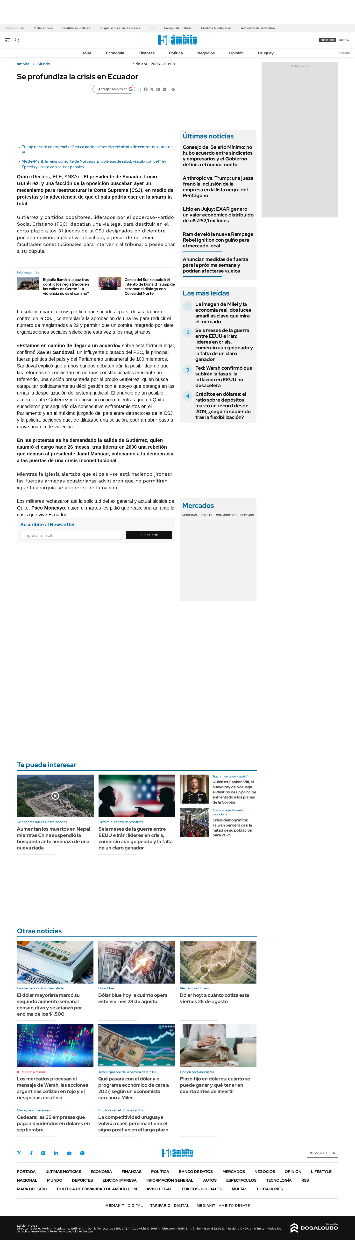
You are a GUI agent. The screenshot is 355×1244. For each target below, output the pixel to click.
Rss (305, 1180)
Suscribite (149, 535)
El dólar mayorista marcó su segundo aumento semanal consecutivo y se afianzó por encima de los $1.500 (49, 1004)
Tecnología (279, 1180)
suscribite (328, 40)
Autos (210, 1180)
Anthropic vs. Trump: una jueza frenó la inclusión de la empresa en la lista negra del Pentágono (218, 187)
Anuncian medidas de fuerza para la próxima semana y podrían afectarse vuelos (215, 265)
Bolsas (206, 515)
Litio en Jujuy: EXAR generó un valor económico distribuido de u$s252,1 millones (218, 215)
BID (152, 28)
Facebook (31, 1153)
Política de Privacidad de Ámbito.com (97, 1189)
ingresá (344, 40)
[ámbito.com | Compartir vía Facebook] (146, 89)
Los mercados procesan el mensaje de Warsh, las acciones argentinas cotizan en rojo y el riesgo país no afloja (52, 1088)
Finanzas (147, 53)
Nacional (27, 1180)
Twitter (19, 1153)
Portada (26, 1171)
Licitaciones (270, 1189)
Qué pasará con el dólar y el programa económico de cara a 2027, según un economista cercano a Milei (133, 1088)
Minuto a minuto (34, 1072)
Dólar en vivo (43, 28)
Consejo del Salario (178, 28)
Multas (239, 1189)
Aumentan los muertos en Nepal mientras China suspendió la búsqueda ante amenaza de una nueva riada (53, 838)
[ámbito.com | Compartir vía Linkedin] (158, 89)
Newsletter (344, 52)
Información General (169, 1180)
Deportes (82, 1180)
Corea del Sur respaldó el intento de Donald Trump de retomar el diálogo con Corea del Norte (150, 286)
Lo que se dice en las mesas (120, 28)
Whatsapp (82, 1153)
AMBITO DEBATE (223, 1205)
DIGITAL (124, 1205)
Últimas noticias (63, 1171)
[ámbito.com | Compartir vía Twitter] (152, 89)
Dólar (86, 53)
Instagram (43, 1153)
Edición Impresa (120, 1180)
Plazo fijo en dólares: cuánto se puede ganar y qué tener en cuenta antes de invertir (215, 1085)
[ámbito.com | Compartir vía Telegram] (164, 89)
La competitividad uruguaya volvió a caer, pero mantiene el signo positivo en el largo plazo (133, 1123)
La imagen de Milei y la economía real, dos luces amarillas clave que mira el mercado (223, 313)
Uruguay (266, 53)
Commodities (226, 515)
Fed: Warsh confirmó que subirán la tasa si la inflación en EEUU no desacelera (223, 376)
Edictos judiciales (202, 1189)
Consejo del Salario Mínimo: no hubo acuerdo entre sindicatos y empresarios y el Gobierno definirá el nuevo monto (218, 156)
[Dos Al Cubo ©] (314, 1228)
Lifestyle (321, 1171)
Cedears (247, 515)
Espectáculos (241, 1180)
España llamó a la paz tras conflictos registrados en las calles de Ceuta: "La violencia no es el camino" (66, 286)
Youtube (69, 1153)
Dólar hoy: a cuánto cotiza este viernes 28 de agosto (214, 998)
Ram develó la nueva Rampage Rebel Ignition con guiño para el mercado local (218, 240)
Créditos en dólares (76, 28)
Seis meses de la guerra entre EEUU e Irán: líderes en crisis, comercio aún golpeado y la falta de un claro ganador (224, 344)
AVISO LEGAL (159, 1189)
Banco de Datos (196, 1171)
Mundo (44, 64)
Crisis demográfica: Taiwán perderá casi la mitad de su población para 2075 (232, 828)
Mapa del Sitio (32, 1189)
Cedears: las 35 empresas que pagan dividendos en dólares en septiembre (53, 1123)
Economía (115, 53)
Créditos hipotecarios (216, 28)
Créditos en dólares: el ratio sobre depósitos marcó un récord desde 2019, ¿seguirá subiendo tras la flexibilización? (223, 405)
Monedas (189, 515)
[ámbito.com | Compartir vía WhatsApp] (139, 89)
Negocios (206, 53)
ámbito (23, 64)
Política (176, 53)
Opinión (236, 53)
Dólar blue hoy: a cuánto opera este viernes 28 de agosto (133, 998)
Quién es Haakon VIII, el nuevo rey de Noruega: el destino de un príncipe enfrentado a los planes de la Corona (234, 792)
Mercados (233, 1171)
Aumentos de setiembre (258, 28)
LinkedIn (56, 1153)
